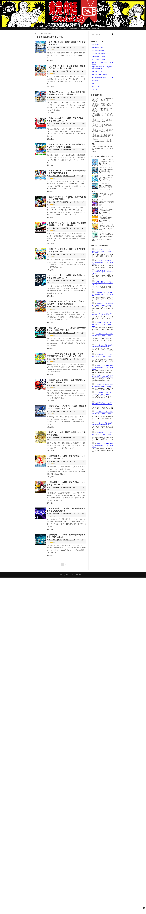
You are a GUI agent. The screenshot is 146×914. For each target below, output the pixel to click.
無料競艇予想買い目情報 (84, 28)
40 (82, 176)
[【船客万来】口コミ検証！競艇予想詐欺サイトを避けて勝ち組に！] (40, 461)
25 (82, 280)
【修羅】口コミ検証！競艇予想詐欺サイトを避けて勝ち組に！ (106, 203)
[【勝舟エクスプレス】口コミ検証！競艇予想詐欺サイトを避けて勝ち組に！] (40, 332)
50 (82, 228)
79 (82, 307)
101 (83, 123)
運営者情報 (95, 80)
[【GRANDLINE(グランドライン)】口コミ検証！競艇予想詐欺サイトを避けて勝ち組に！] (40, 358)
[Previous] (52, 564)
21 (82, 540)
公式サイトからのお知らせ (99, 59)
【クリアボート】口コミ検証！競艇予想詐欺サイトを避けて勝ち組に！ (106, 161)
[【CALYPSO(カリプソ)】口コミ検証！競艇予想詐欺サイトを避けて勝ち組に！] (40, 411)
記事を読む (50, 60)
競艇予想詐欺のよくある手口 (100, 74)
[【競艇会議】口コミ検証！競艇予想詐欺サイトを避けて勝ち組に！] (40, 539)
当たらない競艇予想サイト (70, 28)
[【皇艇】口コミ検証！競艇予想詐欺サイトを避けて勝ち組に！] (40, 437)
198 (83, 437)
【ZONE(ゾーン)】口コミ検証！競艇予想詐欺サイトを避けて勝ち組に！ (106, 177)
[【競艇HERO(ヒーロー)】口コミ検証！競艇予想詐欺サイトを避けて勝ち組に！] (40, 306)
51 (82, 461)
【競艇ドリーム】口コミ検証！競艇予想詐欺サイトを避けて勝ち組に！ (106, 211)
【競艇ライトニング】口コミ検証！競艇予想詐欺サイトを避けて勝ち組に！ (106, 169)
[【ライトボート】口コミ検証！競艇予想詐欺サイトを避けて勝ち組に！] (40, 175)
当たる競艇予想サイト (57, 28)
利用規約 (94, 83)
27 (82, 411)
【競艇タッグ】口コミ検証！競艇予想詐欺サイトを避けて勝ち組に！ (106, 219)
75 (82, 359)
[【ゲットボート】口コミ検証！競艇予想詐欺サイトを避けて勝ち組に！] (40, 280)
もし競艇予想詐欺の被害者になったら (102, 77)
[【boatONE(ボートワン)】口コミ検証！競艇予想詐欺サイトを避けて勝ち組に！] (40, 70)
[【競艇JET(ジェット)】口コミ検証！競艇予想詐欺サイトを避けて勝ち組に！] (40, 149)
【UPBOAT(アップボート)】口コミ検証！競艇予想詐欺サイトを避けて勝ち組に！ (102, 115)
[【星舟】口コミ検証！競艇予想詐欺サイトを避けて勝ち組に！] (40, 47)
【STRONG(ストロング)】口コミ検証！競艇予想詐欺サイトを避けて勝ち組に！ (102, 141)
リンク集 (94, 89)
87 (82, 202)
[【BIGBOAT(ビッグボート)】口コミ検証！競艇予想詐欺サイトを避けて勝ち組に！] (40, 227)
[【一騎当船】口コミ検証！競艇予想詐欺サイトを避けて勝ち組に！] (40, 487)
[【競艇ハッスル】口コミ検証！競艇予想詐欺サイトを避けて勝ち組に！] (40, 123)
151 (83, 149)
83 (82, 71)
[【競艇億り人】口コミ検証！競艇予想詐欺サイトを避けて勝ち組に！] (40, 384)
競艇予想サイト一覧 (46, 28)
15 (82, 385)
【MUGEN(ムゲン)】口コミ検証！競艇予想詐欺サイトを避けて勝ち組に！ (102, 294)
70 (82, 47)
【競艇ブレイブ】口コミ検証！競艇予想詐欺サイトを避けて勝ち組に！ (102, 324)
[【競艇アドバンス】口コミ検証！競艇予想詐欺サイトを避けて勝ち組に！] (40, 201)
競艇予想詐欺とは (96, 28)
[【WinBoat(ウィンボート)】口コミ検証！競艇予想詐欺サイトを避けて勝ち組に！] (40, 96)
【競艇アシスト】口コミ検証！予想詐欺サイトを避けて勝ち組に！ (106, 195)
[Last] (71, 564)
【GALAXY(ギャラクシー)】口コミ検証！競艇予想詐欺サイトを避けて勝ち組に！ (102, 148)
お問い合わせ (95, 86)
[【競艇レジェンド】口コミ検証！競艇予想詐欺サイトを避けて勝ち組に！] (40, 253)
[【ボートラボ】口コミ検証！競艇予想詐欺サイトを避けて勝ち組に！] (40, 513)
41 (82, 254)
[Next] (68, 564)
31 (82, 487)
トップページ (36, 28)
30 (82, 513)
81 (82, 97)
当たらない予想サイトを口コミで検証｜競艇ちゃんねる (73, 574)
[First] (49, 564)
